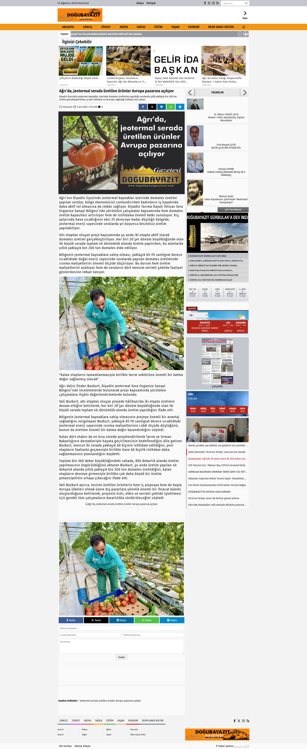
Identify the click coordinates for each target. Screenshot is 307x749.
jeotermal (85, 700)
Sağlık (141, 27)
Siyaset (106, 27)
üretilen (102, 700)
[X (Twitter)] (209, 3)
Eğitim (158, 27)
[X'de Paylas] (152, 106)
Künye (140, 3)
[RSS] (218, 3)
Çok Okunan (202, 209)
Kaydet (121, 657)
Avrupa (119, 700)
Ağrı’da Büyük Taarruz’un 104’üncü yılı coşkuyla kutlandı (102, 34)
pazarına (128, 700)
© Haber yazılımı (225, 746)
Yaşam (175, 27)
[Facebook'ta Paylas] (143, 106)
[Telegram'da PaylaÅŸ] (180, 106)
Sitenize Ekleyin (82, 746)
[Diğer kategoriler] (243, 27)
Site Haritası (65, 746)
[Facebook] (205, 3)
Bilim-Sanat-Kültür (221, 27)
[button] (240, 34)
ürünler (111, 700)
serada (94, 700)
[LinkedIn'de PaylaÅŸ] (161, 106)
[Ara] (246, 3)
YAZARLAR (217, 92)
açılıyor (137, 700)
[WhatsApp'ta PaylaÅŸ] (171, 106)
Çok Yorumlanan (233, 209)
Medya (124, 27)
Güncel (87, 27)
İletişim (151, 3)
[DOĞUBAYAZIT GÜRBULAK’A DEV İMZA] (217, 232)
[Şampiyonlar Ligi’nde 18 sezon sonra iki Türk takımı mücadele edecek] (217, 430)
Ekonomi (193, 27)
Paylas (72, 620)
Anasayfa (68, 27)
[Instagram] (213, 3)
